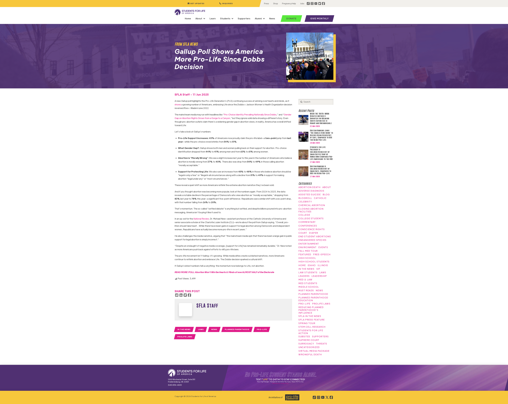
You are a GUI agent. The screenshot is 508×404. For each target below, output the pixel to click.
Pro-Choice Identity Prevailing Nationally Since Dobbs (250, 114)
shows (178, 104)
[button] (226, 3)
